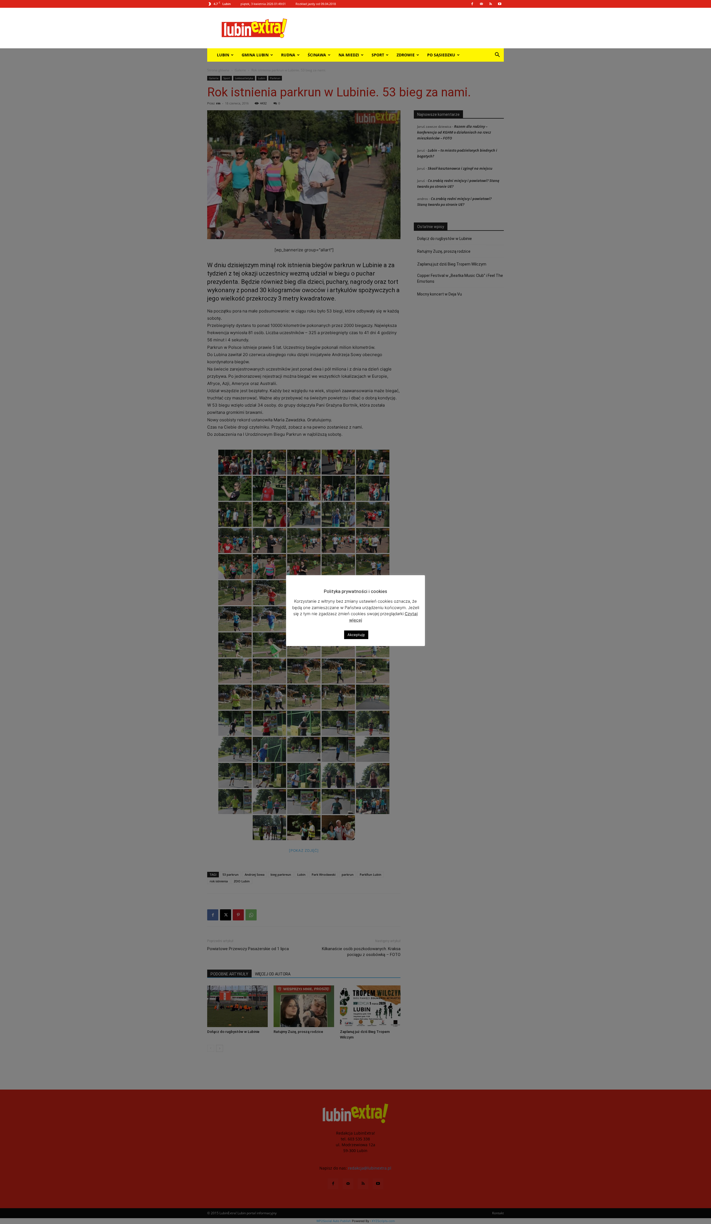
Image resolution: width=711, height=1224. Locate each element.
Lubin (223, 54)
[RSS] (490, 4)
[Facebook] (472, 4)
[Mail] (481, 4)
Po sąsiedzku (441, 54)
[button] (497, 55)
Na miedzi (349, 54)
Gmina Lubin (255, 54)
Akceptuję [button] (356, 634)
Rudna (288, 54)
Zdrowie (406, 54)
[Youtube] (499, 4)
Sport (378, 54)
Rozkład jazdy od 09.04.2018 (316, 4)
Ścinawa (317, 54)
